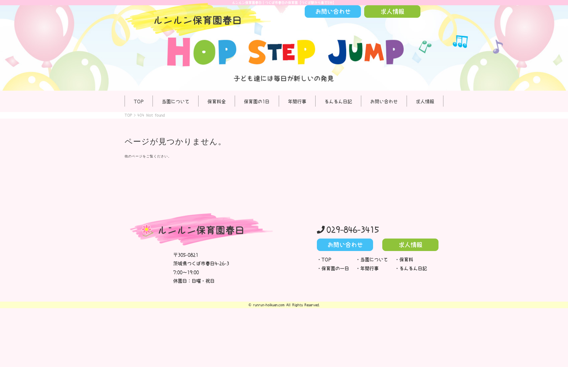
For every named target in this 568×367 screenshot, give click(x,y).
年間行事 (297, 101)
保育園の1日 (257, 101)
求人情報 (425, 101)
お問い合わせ (384, 101)
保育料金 (216, 101)
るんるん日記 (338, 101)
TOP (139, 101)
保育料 (406, 259)
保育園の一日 (335, 268)
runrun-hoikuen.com (269, 305)
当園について (175, 101)
